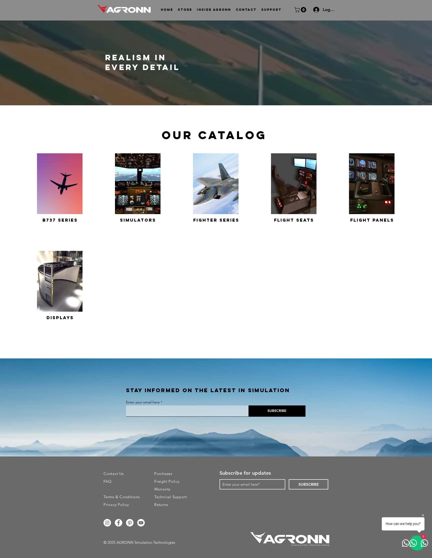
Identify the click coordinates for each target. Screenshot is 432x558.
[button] (185, 10)
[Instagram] (107, 522)
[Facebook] (118, 522)
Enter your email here (143, 402)
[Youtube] (141, 522)
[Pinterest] (130, 522)
